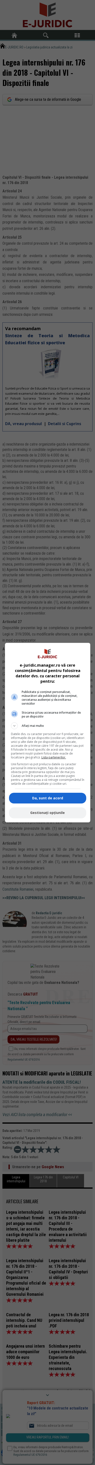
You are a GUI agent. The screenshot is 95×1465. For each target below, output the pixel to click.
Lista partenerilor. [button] (53, 757)
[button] (47, 725)
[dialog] (47, 732)
